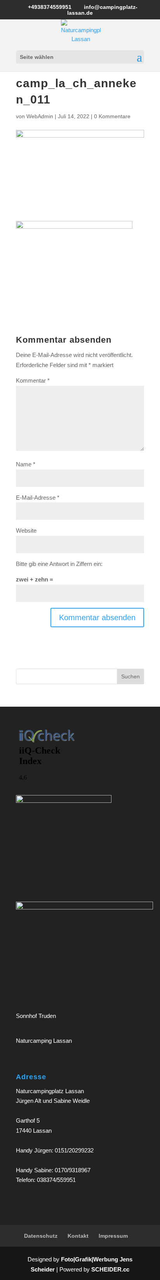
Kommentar (33, 380)
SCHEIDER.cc (110, 1269)
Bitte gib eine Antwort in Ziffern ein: (59, 564)
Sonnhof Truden (36, 1016)
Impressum (113, 1236)
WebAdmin (39, 116)
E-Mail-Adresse (37, 497)
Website (26, 530)
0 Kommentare (112, 116)
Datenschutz (40, 1236)
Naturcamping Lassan (44, 1040)
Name (25, 464)
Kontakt (78, 1236)
